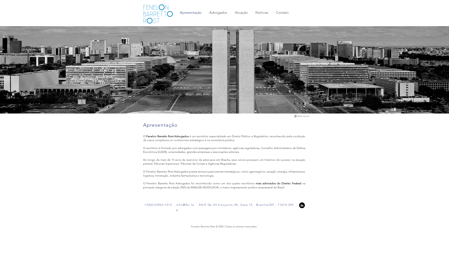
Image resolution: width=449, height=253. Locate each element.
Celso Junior (303, 116)
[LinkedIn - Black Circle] (302, 205)
